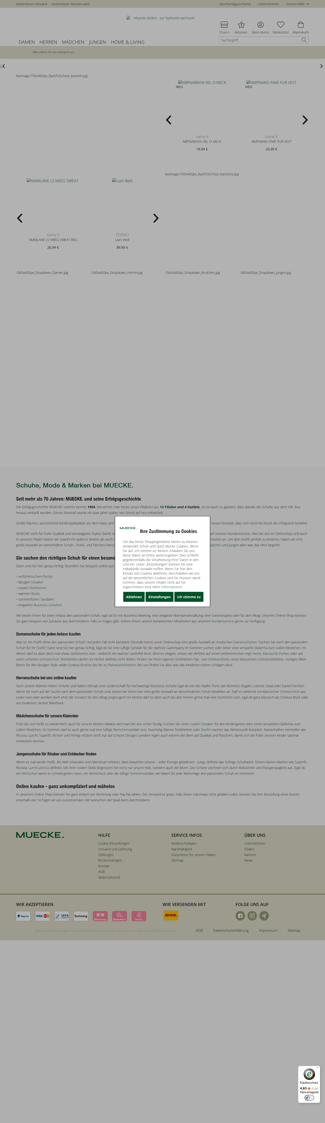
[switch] (309, 1098)
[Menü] (317, 1069)
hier (183, 568)
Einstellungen (159, 597)
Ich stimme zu (189, 597)
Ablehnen (134, 597)
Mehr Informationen (167, 587)
